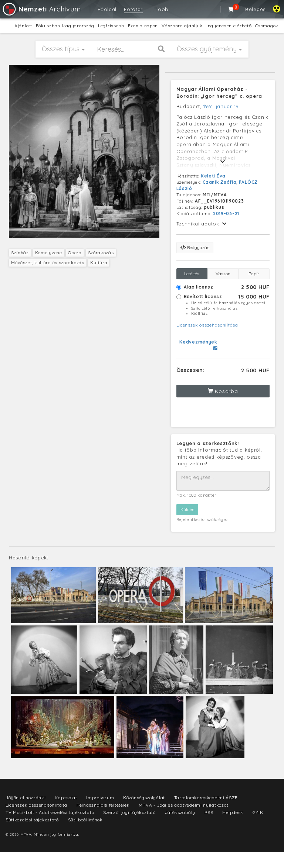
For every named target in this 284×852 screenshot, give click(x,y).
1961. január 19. (221, 106)
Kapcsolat (66, 797)
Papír (253, 273)
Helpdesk (232, 812)
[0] (231, 9)
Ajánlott (23, 25)
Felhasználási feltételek (103, 805)
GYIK (258, 812)
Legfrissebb (111, 25)
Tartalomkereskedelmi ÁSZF (206, 797)
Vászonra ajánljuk (182, 25)
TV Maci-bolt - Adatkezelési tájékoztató (50, 812)
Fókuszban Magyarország (65, 25)
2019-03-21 (226, 213)
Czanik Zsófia (219, 182)
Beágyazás (197, 247)
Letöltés (191, 273)
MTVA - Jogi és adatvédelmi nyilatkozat (184, 805)
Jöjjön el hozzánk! (26, 797)
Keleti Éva (213, 176)
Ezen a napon (143, 25)
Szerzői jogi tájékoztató (129, 812)
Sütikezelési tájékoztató (32, 819)
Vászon (223, 273)
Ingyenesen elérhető (228, 25)
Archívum (49, 9)
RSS (208, 812)
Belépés (255, 9)
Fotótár (133, 9)
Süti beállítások (85, 819)
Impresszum (100, 797)
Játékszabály (180, 812)
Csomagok (266, 25)
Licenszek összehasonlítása (207, 325)
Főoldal (107, 9)
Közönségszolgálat (144, 797)
